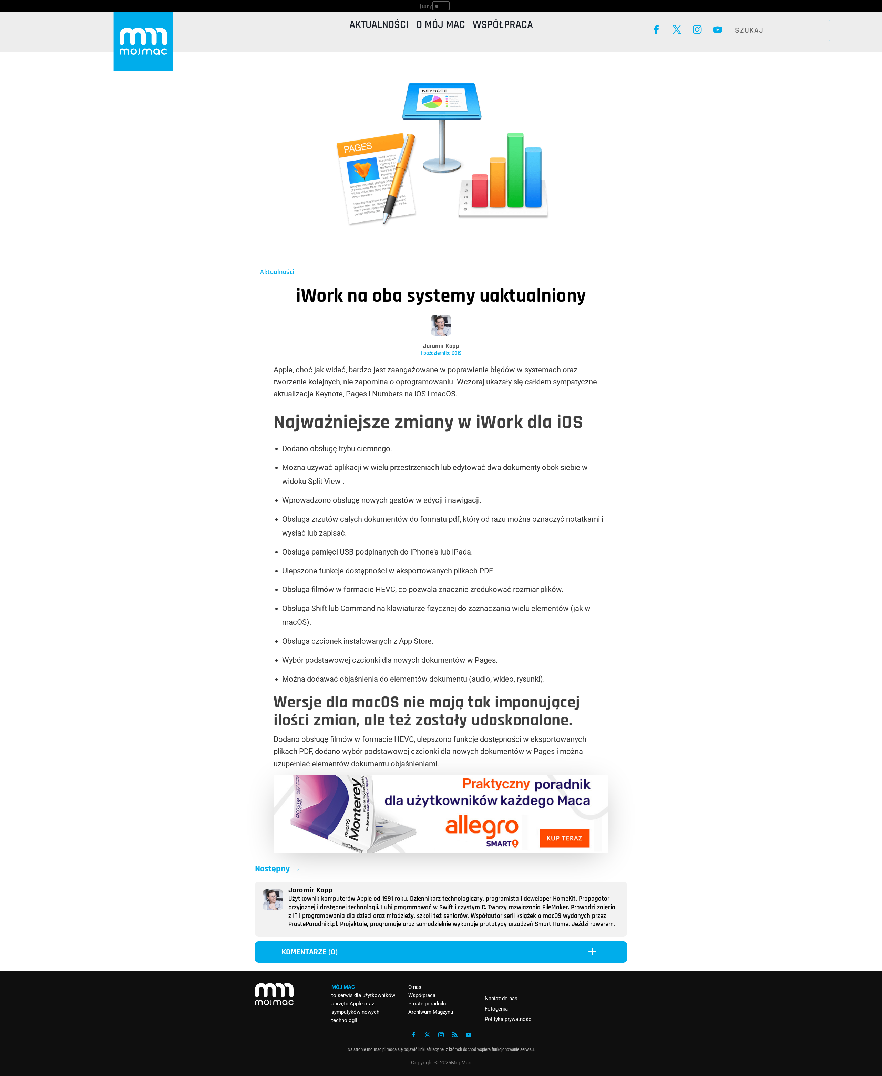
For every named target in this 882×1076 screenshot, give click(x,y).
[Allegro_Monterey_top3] (441, 851)
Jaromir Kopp (441, 346)
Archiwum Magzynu (430, 1012)
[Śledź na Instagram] (697, 30)
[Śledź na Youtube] (717, 30)
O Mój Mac (440, 26)
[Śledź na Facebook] (656, 30)
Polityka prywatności (509, 1019)
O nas (414, 987)
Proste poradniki (427, 1004)
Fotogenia (496, 1009)
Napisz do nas (501, 998)
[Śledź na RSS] (454, 1034)
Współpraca (503, 26)
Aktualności (379, 26)
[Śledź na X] (677, 30)
